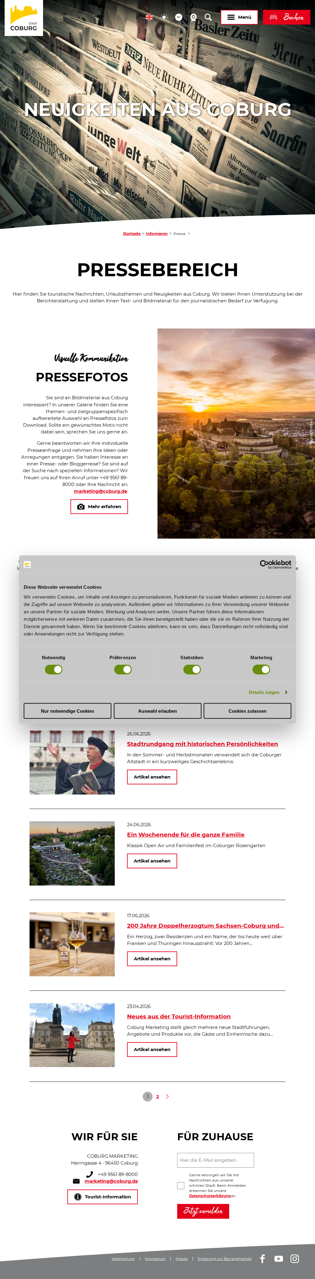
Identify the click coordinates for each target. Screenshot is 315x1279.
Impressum (155, 1259)
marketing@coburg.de (100, 491)
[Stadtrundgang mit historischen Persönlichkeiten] (72, 793)
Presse (182, 1259)
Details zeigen (264, 692)
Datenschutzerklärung (210, 1196)
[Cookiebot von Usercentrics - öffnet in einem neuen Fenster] (264, 564)
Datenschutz (123, 1259)
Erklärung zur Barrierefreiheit (225, 1259)
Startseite (132, 234)
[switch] (123, 670)
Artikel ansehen (152, 777)
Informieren (157, 234)
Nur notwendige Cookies (67, 710)
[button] (149, 17)
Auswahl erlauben (157, 710)
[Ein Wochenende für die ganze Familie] (72, 884)
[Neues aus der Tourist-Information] (72, 1065)
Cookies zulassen (247, 710)
